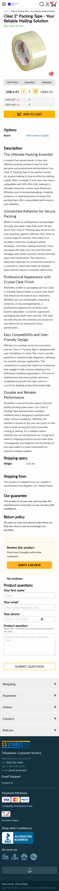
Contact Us (7, 782)
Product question (15, 625)
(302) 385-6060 (14, 762)
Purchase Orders (10, 820)
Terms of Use (8, 884)
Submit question (29, 666)
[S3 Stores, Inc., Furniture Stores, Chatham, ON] (17, 838)
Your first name (14, 590)
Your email (11, 602)
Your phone (11, 614)
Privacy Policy (21, 884)
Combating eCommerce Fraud (17, 806)
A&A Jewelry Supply (37, 135)
